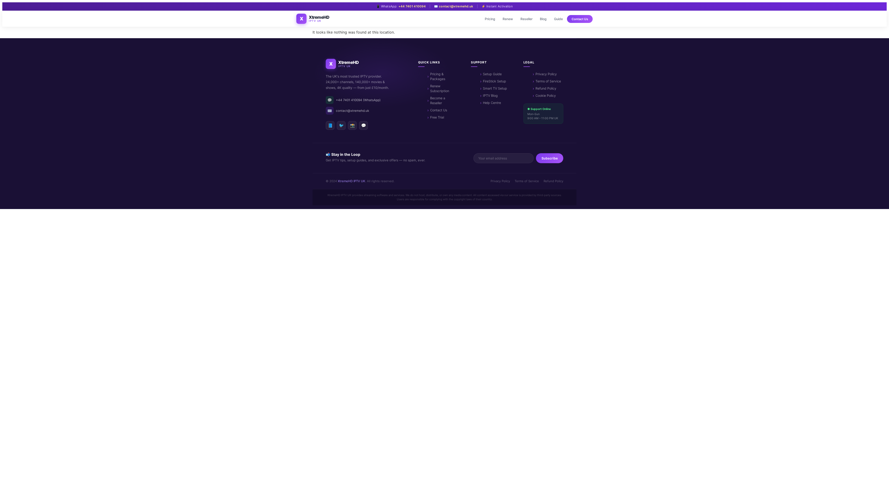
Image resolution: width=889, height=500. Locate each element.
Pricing (490, 19)
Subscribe (550, 158)
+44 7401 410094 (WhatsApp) (354, 100)
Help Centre (492, 103)
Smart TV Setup (495, 88)
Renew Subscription (439, 88)
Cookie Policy (545, 95)
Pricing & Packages (437, 76)
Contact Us (580, 19)
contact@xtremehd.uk (456, 6)
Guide (558, 19)
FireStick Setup (494, 81)
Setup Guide (492, 74)
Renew (508, 19)
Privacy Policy (546, 74)
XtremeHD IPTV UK (351, 181)
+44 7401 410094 (412, 6)
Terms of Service (548, 81)
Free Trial (437, 117)
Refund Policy (545, 88)
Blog (543, 19)
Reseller (526, 19)
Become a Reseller (437, 100)
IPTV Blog (490, 95)
